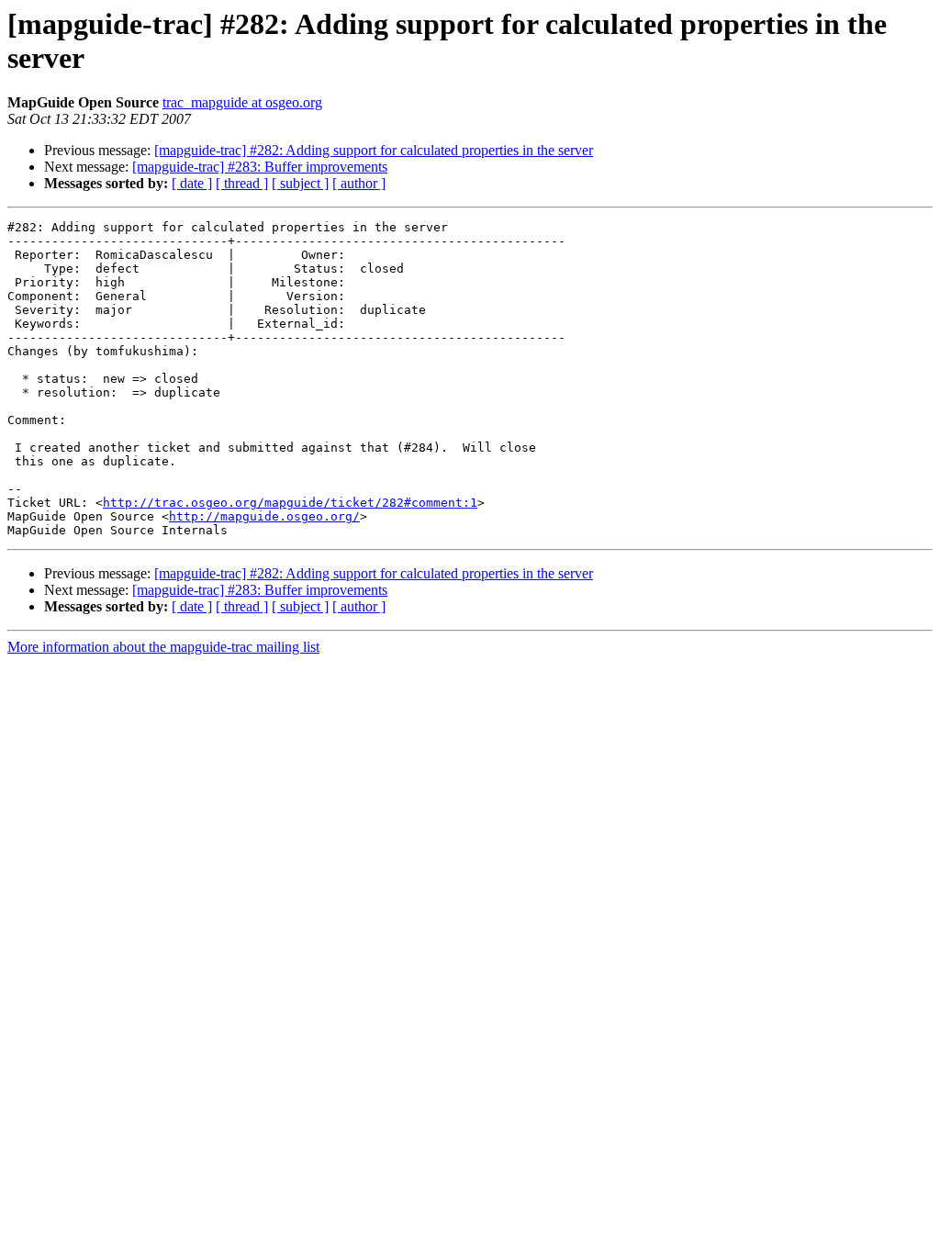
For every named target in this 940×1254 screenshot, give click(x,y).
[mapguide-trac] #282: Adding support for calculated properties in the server (373, 150)
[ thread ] (242, 183)
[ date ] (192, 183)
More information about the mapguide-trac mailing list (163, 647)
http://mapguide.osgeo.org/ (264, 516)
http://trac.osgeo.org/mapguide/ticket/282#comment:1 (290, 502)
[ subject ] (300, 183)
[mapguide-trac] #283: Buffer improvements (259, 166)
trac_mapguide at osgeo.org (242, 102)
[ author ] (359, 183)
